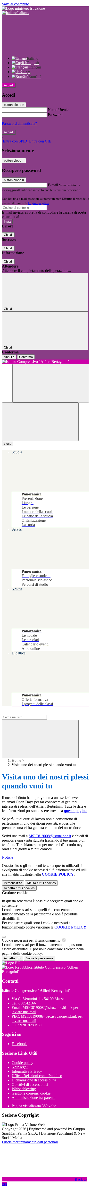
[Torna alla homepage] (45, 362)
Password (55, 115)
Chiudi (8, 235)
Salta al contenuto (15, 4)
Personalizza (13, 883)
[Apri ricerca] (50, 383)
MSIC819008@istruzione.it (50, 836)
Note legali (20, 1067)
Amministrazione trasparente (33, 1098)
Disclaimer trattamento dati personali (30, 1142)
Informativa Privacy (27, 1071)
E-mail (53, 185)
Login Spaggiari (38, 203)
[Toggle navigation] (40, 421)
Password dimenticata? (19, 123)
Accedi (9, 85)
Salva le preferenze (39, 958)
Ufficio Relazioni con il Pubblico (37, 1076)
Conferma (26, 357)
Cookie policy (22, 1063)
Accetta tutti (19, 888)
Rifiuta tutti (41, 883)
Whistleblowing (24, 1089)
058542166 (27, 1003)
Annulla (9, 357)
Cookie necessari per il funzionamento (31, 940)
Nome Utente (58, 110)
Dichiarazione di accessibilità (34, 1080)
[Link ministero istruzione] (23, 8)
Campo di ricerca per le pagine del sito (31, 712)
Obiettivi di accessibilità (30, 1084)
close (7, 443)
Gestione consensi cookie (31, 1093)
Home (16, 760)
